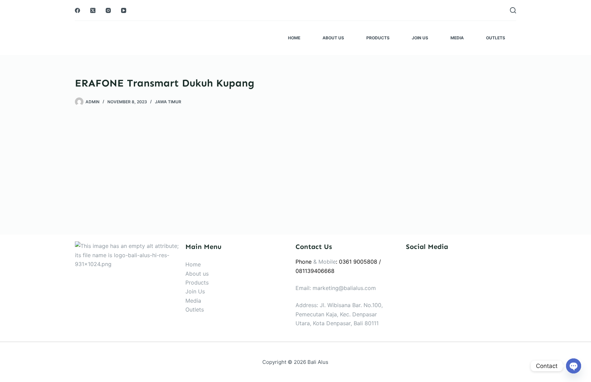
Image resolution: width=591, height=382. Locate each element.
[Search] (513, 10)
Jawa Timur (168, 101)
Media (457, 37)
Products (378, 37)
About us (197, 273)
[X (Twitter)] (92, 10)
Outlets (495, 37)
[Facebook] (77, 10)
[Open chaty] (573, 365)
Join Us (420, 37)
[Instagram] (108, 10)
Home (294, 37)
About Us (333, 37)
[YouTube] (123, 10)
